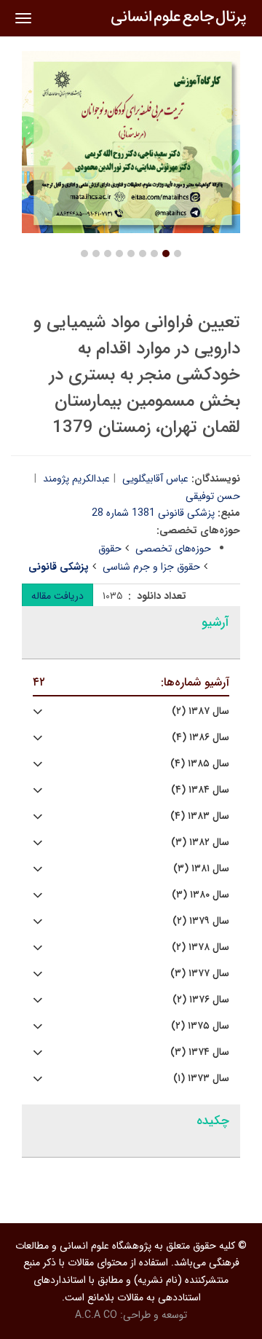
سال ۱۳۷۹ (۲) (200, 921)
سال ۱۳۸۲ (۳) (200, 842)
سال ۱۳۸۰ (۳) (200, 895)
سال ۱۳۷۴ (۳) (199, 1052)
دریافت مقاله (57, 596)
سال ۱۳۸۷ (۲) (200, 711)
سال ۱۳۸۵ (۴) (199, 763)
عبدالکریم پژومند (76, 479)
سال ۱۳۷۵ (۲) (200, 1026)
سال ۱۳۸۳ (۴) (199, 816)
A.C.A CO (96, 1315)
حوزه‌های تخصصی (173, 549)
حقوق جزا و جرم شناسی (151, 567)
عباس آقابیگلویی (155, 479)
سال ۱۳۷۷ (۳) (199, 973)
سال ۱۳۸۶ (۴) (200, 737)
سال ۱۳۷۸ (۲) (200, 947)
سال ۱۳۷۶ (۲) (200, 1000)
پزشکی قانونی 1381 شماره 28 (153, 513)
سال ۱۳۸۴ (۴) (200, 790)
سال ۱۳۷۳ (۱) (201, 1078)
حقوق (110, 549)
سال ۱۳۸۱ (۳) (201, 868)
